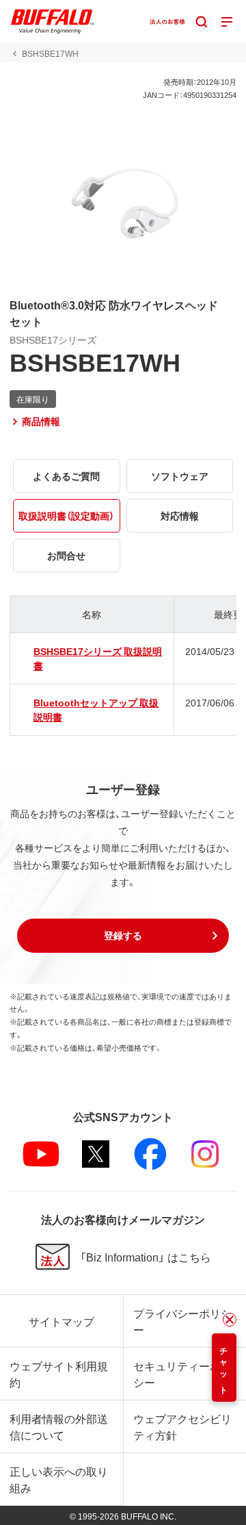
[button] (123, 936)
